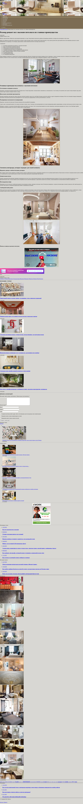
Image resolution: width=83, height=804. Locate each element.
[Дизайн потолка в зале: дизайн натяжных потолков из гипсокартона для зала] (12, 684)
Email (1, 409)
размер (8, 275)
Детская (4, 20)
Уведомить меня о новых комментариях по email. (11, 416)
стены (63, 781)
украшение (70, 781)
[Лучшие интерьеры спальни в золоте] (12, 697)
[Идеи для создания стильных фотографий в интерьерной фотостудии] (9, 476)
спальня (60, 781)
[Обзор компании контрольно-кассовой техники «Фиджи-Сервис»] (9, 453)
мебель (48, 781)
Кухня (4, 21)
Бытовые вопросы (7, 25)
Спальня (4, 19)
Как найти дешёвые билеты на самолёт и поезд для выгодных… (15, 466)
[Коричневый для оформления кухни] (12, 751)
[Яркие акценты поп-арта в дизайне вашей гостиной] (9, 499)
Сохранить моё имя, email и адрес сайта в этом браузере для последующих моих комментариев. (21, 413)
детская (13, 781)
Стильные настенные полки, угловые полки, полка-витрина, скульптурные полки (22, 334)
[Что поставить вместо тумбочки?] (12, 738)
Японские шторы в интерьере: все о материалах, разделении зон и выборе (19, 352)
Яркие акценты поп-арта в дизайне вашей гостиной (13, 500)
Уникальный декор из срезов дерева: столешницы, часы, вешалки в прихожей (20, 298)
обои (52, 781)
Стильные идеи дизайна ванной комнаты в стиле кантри (15, 371)
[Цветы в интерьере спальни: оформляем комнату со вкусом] (12, 643)
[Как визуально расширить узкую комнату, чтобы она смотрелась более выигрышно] (12, 670)
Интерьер (4, 24)
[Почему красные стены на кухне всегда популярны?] (12, 589)
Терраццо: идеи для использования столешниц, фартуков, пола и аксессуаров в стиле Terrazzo (21, 440)
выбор (4, 781)
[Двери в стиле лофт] (12, 711)
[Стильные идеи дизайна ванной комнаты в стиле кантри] (12, 368)
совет (56, 781)
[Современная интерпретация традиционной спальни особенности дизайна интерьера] (9, 488)
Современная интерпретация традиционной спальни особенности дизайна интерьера (20, 489)
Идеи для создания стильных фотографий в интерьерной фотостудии (16, 477)
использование (33, 781)
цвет (76, 781)
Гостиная (5, 18)
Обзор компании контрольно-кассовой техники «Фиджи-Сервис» (16, 454)
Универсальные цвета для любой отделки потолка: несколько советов (18, 316)
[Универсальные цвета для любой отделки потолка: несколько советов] (12, 314)
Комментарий (3, 405)
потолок (5, 275)
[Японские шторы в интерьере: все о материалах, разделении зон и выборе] (12, 350)
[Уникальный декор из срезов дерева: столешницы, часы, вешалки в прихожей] (12, 295)
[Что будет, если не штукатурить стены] (12, 603)
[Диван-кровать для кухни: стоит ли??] (12, 778)
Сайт (1, 411)
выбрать (6, 781)
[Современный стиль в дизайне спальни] (12, 765)
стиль (66, 781)
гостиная (10, 781)
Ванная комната (6, 22)
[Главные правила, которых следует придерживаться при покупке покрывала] (12, 724)
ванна (1, 781)
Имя (1, 407)
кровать (42, 781)
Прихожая (5, 17)
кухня (45, 781)
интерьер (26, 781)
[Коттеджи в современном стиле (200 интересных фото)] (8, 630)
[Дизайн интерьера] (5, 11)
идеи (22, 781)
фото (73, 781)
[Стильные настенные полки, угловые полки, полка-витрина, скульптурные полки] (12, 332)
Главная (1, 29)
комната (38, 781)
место (50, 781)
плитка (54, 781)
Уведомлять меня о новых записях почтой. (10, 418)
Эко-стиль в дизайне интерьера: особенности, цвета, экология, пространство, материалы (23, 389)
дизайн (17, 781)
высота (1, 275)
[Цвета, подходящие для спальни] (12, 657)
